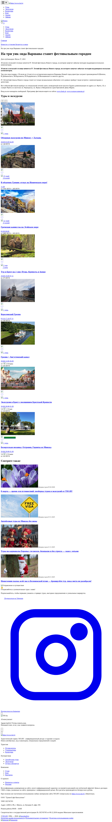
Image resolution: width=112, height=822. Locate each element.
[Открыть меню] (4, 2)
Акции (7, 15)
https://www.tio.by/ (78, 794)
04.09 (12, 142)
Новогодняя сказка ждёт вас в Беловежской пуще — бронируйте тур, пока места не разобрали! (46, 581)
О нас (7, 771)
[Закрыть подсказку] (2, 713)
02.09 (3, 231)
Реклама (8, 784)
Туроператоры (10, 750)
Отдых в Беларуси (12, 763)
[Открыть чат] (2, 730)
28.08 (3, 142)
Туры (7, 7)
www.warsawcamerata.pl (75, 91)
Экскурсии (9, 9)
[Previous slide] (2, 101)
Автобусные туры (12, 760)
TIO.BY (5, 816)
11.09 (3, 187)
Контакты (9, 775)
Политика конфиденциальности (13, 818)
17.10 (7, 319)
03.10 (3, 319)
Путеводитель (10, 748)
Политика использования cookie (61, 818)
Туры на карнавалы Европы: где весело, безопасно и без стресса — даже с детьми (40, 551)
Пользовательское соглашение (37, 818)
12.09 (7, 361)
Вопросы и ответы (12, 782)
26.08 (3, 406)
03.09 (7, 142)
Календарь (9, 11)
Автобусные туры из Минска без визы (19, 521)
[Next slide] (5, 101)
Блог (7, 13)
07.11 (11, 276)
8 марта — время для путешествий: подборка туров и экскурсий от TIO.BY (37, 491)
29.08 (3, 276)
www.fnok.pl (61, 91)
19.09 (7, 276)
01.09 (12, 406)
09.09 (7, 231)
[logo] (16, 3)
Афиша (8, 17)
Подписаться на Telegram (13, 598)
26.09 (12, 361)
